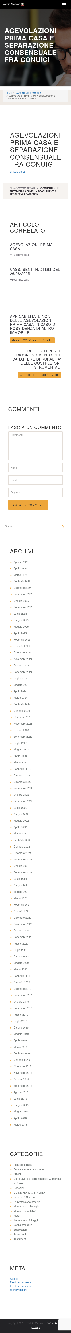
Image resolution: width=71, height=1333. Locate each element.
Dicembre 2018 (22, 1066)
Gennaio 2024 (22, 710)
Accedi (14, 1278)
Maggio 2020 (21, 963)
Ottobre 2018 (21, 1079)
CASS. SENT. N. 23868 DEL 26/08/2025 (35, 271)
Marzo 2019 (20, 1047)
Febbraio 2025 (22, 639)
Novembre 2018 (23, 1072)
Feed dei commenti (21, 1286)
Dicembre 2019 (22, 988)
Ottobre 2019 (21, 1001)
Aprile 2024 (20, 691)
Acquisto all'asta (23, 1165)
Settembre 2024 (23, 672)
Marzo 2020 (20, 969)
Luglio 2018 (20, 1098)
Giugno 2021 (21, 885)
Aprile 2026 (20, 568)
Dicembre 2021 (22, 853)
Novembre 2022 (23, 788)
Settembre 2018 (23, 1085)
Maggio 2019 (21, 1034)
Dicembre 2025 (22, 588)
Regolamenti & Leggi (26, 1220)
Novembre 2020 (23, 924)
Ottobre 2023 (21, 730)
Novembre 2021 (23, 859)
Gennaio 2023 (22, 775)
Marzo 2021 (20, 898)
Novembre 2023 (23, 723)
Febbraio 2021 (22, 904)
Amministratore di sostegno (29, 1169)
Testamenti (20, 1239)
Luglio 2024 (20, 678)
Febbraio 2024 (22, 704)
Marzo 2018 (20, 1124)
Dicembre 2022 (22, 782)
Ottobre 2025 (21, 601)
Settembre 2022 (23, 801)
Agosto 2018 (21, 1092)
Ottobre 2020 (21, 930)
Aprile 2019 (20, 1040)
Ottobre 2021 (21, 866)
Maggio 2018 (21, 1111)
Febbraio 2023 (22, 769)
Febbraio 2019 (22, 1053)
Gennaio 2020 (22, 982)
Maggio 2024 (21, 685)
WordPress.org (18, 1289)
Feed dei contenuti (20, 1282)
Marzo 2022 (20, 833)
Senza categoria (28, 194)
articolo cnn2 (17, 171)
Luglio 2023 (20, 743)
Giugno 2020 (21, 956)
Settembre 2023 (23, 736)
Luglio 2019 (20, 1021)
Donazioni (19, 1188)
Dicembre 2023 (22, 717)
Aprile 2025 (20, 633)
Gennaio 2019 (22, 1060)
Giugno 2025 (21, 620)
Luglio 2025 (20, 613)
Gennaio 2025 (22, 646)
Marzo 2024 (20, 697)
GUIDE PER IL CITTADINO (29, 1192)
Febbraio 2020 (22, 976)
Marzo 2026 (20, 575)
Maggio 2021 (21, 891)
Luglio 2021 (20, 879)
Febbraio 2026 (22, 581)
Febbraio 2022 (22, 840)
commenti (47, 188)
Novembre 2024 (23, 659)
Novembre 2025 (23, 594)
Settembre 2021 (23, 872)
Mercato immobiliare (25, 1211)
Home (8, 93)
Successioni (20, 1229)
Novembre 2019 (23, 995)
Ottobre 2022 (21, 794)
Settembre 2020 (23, 937)
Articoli (17, 1174)
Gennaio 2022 (22, 846)
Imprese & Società (24, 1197)
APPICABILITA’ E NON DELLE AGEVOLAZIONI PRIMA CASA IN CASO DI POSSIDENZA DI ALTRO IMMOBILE (33, 324)
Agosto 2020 (21, 943)
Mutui (17, 1215)
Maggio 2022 (21, 820)
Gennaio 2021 (22, 911)
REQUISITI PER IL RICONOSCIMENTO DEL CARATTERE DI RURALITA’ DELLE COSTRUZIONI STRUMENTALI (36, 359)
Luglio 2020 (20, 950)
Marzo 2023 (20, 762)
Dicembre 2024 (22, 652)
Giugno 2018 (21, 1105)
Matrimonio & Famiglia (28, 93)
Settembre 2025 (23, 607)
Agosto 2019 (21, 1014)
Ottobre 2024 (21, 665)
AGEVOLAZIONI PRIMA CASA (31, 246)
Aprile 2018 (20, 1118)
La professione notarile (27, 1202)
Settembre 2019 (23, 1008)
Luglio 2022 (20, 807)
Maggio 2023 (21, 749)
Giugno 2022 (21, 814)
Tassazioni (20, 1234)
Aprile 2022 (20, 827)
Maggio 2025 (21, 626)
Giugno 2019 (21, 1027)
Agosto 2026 (21, 562)
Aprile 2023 (20, 756)
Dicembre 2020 (22, 917)
